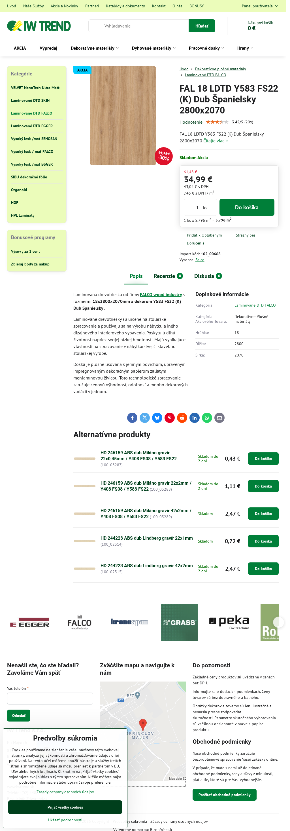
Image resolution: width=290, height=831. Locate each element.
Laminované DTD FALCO (255, 305)
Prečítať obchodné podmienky (225, 794)
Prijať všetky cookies (65, 807)
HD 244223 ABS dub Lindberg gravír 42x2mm (147, 565)
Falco (199, 259)
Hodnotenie (191, 122)
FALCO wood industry (161, 294)
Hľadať (201, 26)
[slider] (217, 122)
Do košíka (247, 207)
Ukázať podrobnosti (65, 819)
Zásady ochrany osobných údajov (179, 821)
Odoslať (18, 715)
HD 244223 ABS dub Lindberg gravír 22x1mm (147, 538)
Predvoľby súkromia (130, 821)
